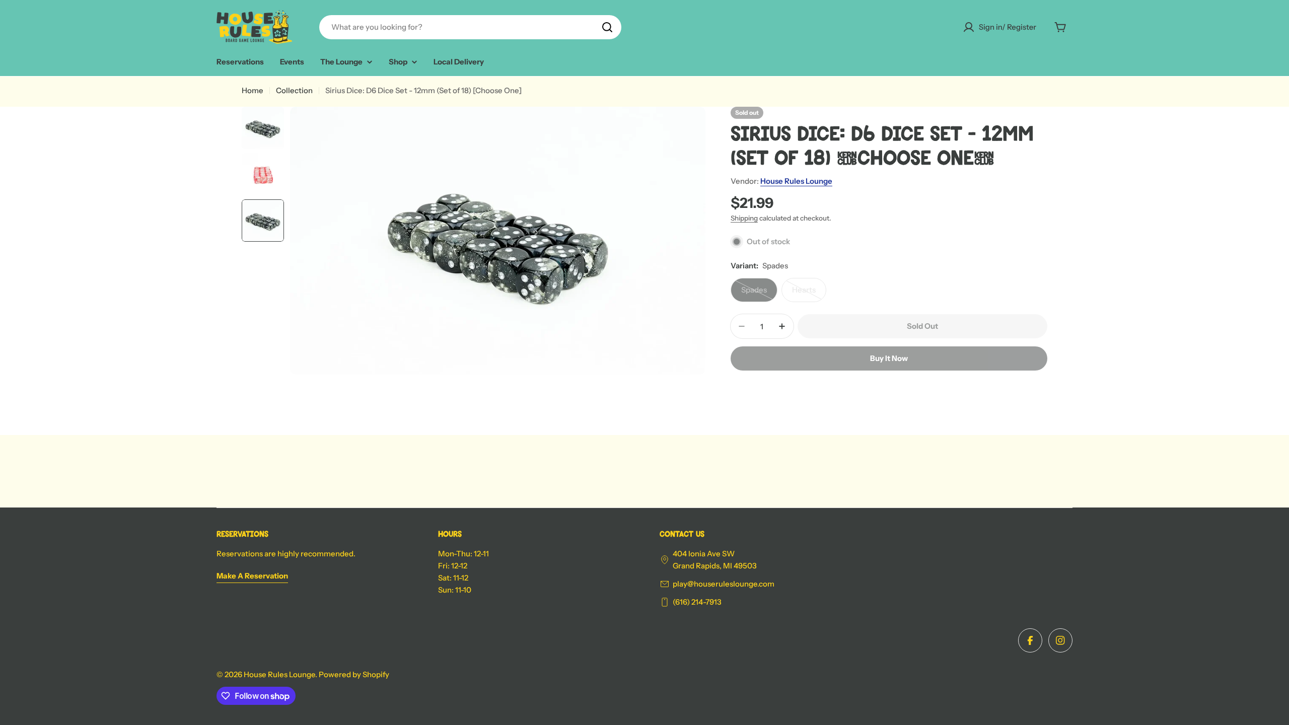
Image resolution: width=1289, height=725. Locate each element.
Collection (294, 90)
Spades (759, 293)
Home (252, 90)
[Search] (607, 27)
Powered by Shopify (354, 674)
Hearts (809, 293)
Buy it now (889, 358)
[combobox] (470, 27)
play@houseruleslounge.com (723, 584)
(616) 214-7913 (697, 602)
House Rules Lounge (796, 181)
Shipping (744, 218)
